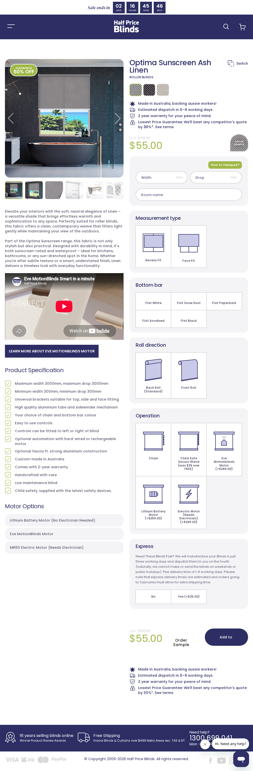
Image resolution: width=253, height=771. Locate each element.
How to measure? (225, 164)
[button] (226, 26)
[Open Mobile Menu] (11, 27)
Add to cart (226, 640)
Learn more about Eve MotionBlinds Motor (52, 351)
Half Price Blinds (141, 758)
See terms (164, 126)
